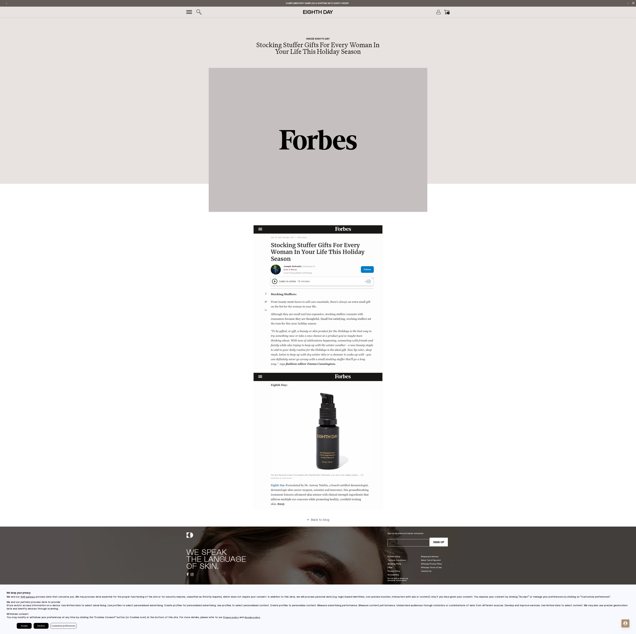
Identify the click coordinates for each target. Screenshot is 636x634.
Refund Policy (394, 556)
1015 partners (28, 596)
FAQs (390, 567)
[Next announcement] (628, 3)
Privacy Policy (394, 571)
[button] (199, 12)
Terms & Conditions (397, 560)
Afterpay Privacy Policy (431, 564)
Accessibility (393, 575)
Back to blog (320, 519)
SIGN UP (438, 542)
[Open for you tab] (625, 623)
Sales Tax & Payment (431, 560)
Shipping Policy (394, 564)
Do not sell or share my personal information (398, 579)
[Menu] (189, 12)
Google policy (252, 617)
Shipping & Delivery (429, 556)
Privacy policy (231, 617)
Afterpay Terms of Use (431, 567)
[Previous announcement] (6, 3)
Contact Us (426, 571)
